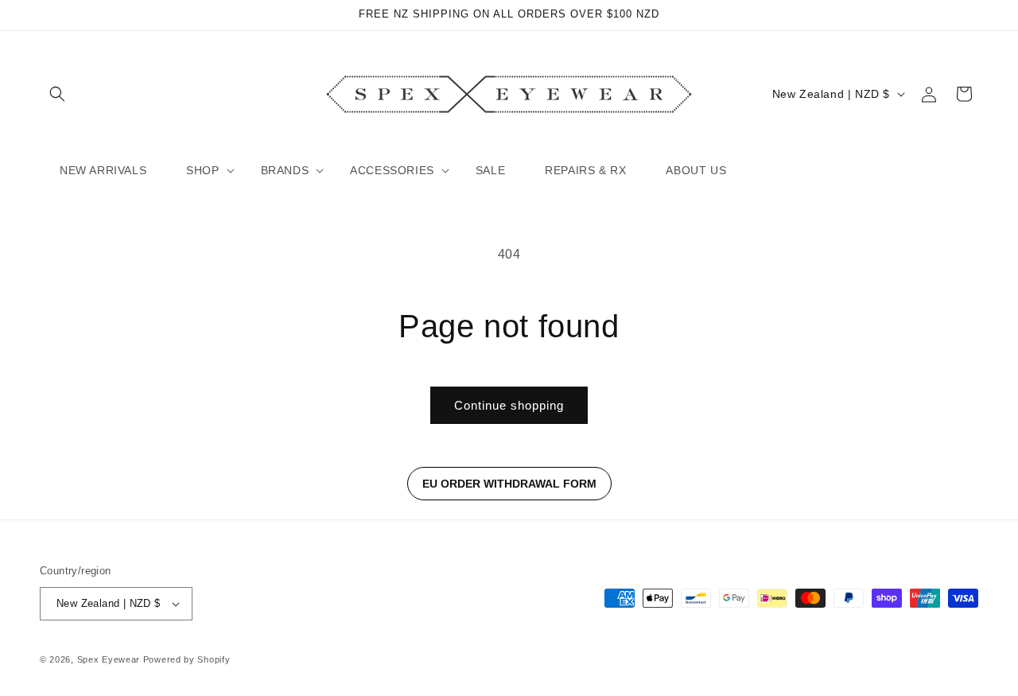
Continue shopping (509, 405)
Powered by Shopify (187, 659)
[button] (57, 93)
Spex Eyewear (108, 659)
